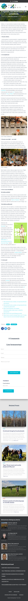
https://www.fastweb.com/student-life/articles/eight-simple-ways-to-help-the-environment (13, 310)
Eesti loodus (13, 324)
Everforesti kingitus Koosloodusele (13, 431)
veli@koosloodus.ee (12, 555)
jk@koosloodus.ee (12, 534)
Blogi (8, 324)
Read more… (16, 440)
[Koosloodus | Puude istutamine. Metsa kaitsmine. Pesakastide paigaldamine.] (11, 6)
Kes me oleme (16, 591)
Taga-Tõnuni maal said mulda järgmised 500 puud (12, 465)
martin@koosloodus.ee (13, 545)
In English (21, 594)
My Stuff (3, 226)
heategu (8, 280)
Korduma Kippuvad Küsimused (11, 594)
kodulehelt (3, 90)
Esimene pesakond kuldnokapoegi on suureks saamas (13, 501)
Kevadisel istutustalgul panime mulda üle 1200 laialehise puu (13, 580)
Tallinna (11, 93)
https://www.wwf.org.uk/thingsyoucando (13, 313)
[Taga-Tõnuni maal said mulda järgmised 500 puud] (14, 452)
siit (13, 92)
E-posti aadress (6, 383)
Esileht (10, 591)
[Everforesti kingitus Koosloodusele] (14, 418)
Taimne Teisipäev (15, 199)
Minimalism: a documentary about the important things (6, 241)
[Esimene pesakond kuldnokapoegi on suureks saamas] (14, 488)
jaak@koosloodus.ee (12, 524)
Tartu (7, 93)
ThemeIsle (18, 597)
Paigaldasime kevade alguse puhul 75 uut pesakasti (14, 584)
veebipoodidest (18, 252)
